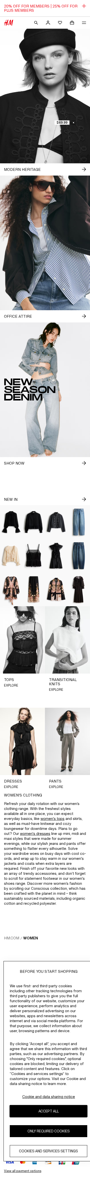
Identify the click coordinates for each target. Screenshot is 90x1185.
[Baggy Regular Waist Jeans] (79, 522)
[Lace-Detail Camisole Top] (33, 556)
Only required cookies (49, 1131)
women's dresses (35, 833)
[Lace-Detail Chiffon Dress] (79, 589)
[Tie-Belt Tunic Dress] (11, 589)
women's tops (52, 818)
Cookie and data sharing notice (48, 1096)
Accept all (48, 1111)
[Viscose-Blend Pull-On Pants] (33, 589)
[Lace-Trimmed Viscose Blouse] (11, 522)
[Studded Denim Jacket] (56, 522)
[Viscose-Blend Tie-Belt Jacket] (56, 589)
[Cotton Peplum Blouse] (33, 522)
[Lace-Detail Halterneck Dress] (56, 556)
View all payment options (22, 1171)
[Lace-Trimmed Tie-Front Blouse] (11, 556)
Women (30, 938)
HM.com (11, 938)
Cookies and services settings (48, 1151)
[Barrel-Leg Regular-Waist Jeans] (79, 556)
